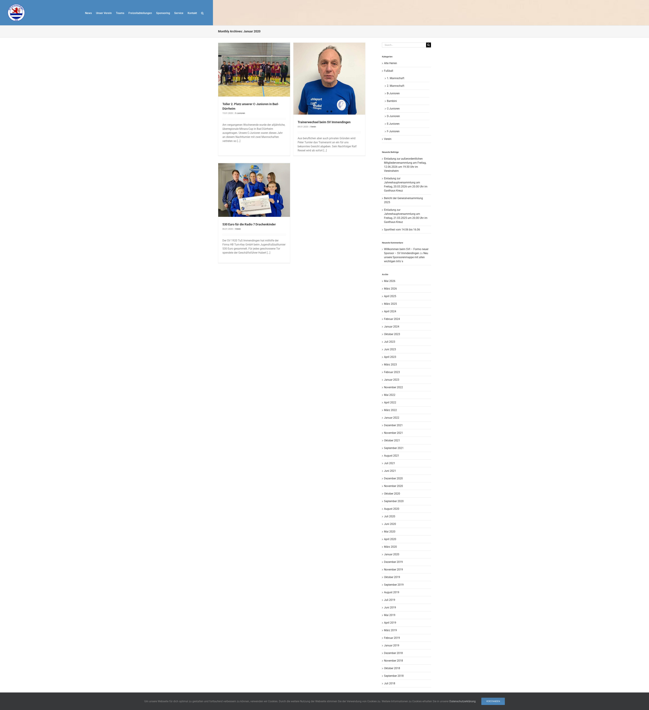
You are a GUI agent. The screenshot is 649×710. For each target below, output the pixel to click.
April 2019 (390, 622)
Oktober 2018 (392, 668)
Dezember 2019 (393, 562)
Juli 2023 (389, 341)
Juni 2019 (390, 607)
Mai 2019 (389, 615)
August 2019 (391, 592)
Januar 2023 (391, 379)
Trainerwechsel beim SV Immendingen (324, 122)
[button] (202, 12)
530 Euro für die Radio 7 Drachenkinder (254, 185)
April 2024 (390, 311)
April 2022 (390, 402)
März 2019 (390, 630)
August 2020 (391, 508)
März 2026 (390, 288)
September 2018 (394, 675)
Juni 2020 (390, 524)
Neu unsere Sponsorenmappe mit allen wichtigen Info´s (406, 257)
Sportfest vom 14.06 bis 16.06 (402, 229)
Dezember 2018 (393, 653)
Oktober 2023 (392, 334)
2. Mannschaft (395, 85)
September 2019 (394, 584)
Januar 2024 (391, 326)
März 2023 (390, 364)
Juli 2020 (389, 516)
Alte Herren (390, 63)
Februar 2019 (392, 637)
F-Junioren (393, 131)
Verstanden (493, 701)
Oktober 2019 (392, 577)
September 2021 (394, 448)
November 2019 (393, 569)
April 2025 (390, 296)
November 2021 (393, 432)
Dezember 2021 (393, 425)
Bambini (392, 101)
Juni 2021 (390, 470)
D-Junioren (393, 116)
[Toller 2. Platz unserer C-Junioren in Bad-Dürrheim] (254, 70)
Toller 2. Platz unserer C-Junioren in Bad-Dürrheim (254, 65)
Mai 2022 (389, 395)
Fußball (388, 70)
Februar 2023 (392, 372)
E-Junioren (393, 123)
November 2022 (393, 387)
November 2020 (393, 486)
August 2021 (391, 455)
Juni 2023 (390, 349)
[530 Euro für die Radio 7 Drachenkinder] (254, 190)
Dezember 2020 (393, 478)
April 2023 (390, 357)
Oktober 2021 (392, 440)
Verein (313, 127)
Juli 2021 (389, 463)
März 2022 (390, 410)
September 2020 (394, 501)
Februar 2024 (392, 319)
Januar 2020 (391, 554)
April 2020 (390, 539)
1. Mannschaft (395, 78)
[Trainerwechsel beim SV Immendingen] (329, 79)
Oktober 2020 (392, 493)
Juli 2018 (389, 683)
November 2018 (393, 660)
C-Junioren (254, 75)
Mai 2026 (389, 281)
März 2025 (390, 303)
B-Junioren (393, 93)
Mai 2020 (389, 531)
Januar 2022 (391, 417)
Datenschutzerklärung (462, 701)
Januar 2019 (391, 645)
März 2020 (390, 546)
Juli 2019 (389, 600)
